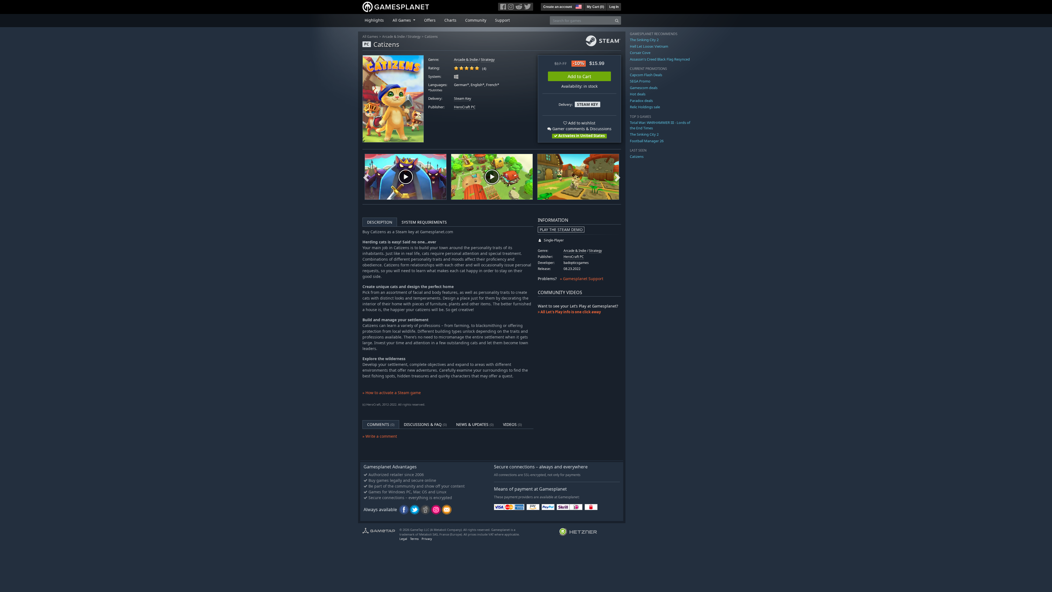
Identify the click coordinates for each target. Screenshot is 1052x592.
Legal (403, 539)
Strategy (414, 37)
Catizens (431, 37)
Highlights (374, 20)
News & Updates (475, 424)
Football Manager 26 (647, 140)
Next (617, 176)
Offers (430, 20)
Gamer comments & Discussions (581, 128)
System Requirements (424, 222)
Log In (614, 7)
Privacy (427, 539)
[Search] (617, 20)
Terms (414, 539)
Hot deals (637, 94)
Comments (381, 424)
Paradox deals (641, 100)
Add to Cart (579, 76)
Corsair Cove (640, 52)
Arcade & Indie (393, 37)
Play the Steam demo (561, 229)
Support (502, 20)
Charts (450, 20)
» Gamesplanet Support (581, 278)
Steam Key (462, 98)
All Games (370, 37)
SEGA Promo (640, 81)
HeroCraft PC (464, 107)
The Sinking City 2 (644, 39)
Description (379, 222)
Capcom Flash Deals (646, 74)
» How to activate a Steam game (391, 392)
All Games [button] (402, 20)
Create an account (557, 7)
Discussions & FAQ (425, 424)
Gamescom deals (644, 87)
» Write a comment (379, 436)
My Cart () (595, 7)
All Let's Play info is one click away (570, 311)
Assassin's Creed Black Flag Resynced (660, 59)
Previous (366, 176)
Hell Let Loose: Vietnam (649, 46)
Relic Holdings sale (645, 106)
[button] (578, 6)
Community (475, 20)
